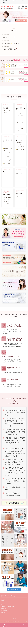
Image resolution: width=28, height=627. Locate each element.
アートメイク (7, 194)
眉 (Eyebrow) (7, 197)
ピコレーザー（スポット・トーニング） (20, 114)
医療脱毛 (5, 108)
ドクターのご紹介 (4, 608)
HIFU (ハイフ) (20, 149)
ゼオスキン (20, 126)
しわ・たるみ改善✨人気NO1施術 (11, 43)
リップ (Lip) (7, 203)
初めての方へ (4, 604)
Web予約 (22, 8)
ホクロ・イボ (20, 173)
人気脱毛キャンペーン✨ (8, 37)
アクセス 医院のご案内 (5, 610)
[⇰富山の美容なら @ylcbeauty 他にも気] (20, 580)
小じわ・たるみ (20, 140)
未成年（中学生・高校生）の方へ (8, 606)
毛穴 (4, 172)
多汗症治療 (19, 193)
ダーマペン (7, 156)
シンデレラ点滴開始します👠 (10, 49)
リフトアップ (20, 146)
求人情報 (3, 612)
